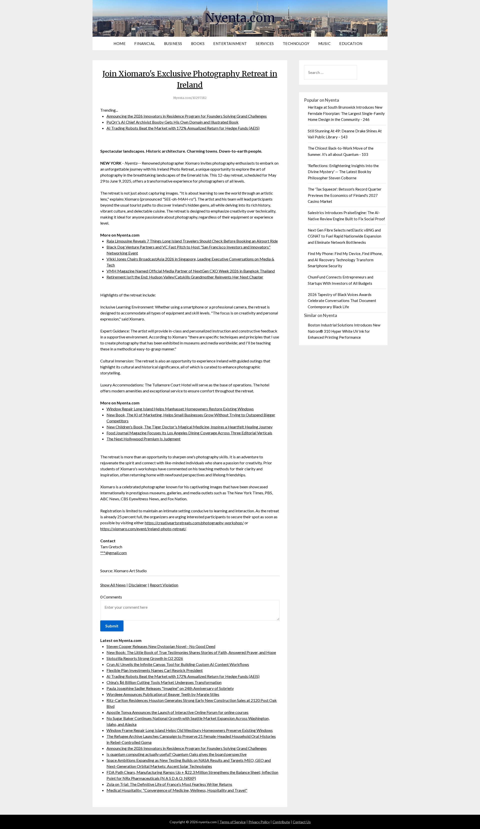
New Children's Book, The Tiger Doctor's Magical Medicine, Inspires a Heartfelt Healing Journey (189, 426)
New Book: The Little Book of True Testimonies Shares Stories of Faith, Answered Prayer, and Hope (191, 652)
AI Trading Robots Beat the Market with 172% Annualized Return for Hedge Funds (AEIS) (183, 128)
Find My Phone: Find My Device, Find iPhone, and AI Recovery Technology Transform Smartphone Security (345, 259)
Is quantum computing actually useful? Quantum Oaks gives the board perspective (176, 754)
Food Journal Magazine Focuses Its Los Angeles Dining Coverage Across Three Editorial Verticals (189, 432)
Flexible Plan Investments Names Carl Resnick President (154, 670)
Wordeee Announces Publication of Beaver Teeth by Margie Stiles (162, 694)
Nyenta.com (240, 17)
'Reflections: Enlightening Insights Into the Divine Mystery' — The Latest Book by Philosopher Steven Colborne (343, 171)
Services (265, 43)
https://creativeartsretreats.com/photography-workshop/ (194, 522)
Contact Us (302, 822)
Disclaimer (137, 584)
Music (324, 43)
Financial (144, 43)
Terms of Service (233, 822)
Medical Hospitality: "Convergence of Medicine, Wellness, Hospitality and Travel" (176, 790)
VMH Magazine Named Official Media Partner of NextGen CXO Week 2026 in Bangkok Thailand (190, 271)
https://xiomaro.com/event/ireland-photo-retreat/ (143, 528)
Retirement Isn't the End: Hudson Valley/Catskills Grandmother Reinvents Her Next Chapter (184, 277)
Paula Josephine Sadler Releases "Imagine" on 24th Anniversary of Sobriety (170, 688)
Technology (296, 43)
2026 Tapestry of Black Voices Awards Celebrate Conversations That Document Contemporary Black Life (342, 300)
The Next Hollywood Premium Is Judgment (143, 438)
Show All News (113, 584)
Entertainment (230, 43)
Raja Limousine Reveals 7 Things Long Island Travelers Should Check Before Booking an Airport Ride (192, 241)
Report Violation (164, 584)
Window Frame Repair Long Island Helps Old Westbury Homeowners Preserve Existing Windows (189, 730)
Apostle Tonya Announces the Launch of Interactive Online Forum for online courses (177, 712)
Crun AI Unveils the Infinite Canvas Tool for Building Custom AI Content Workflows (177, 664)
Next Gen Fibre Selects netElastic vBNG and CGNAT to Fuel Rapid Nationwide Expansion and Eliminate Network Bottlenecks (344, 236)
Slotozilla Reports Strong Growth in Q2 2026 (144, 658)
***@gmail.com (113, 552)
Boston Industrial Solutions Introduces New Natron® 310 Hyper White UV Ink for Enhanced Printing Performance (344, 331)
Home (120, 43)
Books (198, 43)
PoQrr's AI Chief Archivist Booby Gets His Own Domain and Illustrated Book (172, 122)
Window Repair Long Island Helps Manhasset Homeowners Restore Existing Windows (180, 408)
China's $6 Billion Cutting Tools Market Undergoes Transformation (164, 682)
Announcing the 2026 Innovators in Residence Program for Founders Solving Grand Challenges (186, 116)
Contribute (281, 822)
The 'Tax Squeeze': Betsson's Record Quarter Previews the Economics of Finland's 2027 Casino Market (345, 195)
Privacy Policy (259, 822)
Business (173, 43)
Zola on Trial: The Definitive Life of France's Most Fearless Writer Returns (169, 784)
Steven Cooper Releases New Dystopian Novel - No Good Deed (160, 646)
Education (350, 43)
